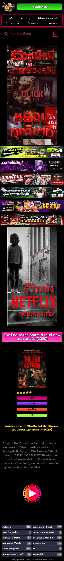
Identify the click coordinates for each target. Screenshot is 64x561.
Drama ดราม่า (35, 23)
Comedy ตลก (13, 23)
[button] (56, 34)
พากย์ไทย (53, 23)
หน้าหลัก (9, 18)
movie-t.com (47, 560)
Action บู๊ (25, 18)
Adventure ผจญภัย (48, 18)
